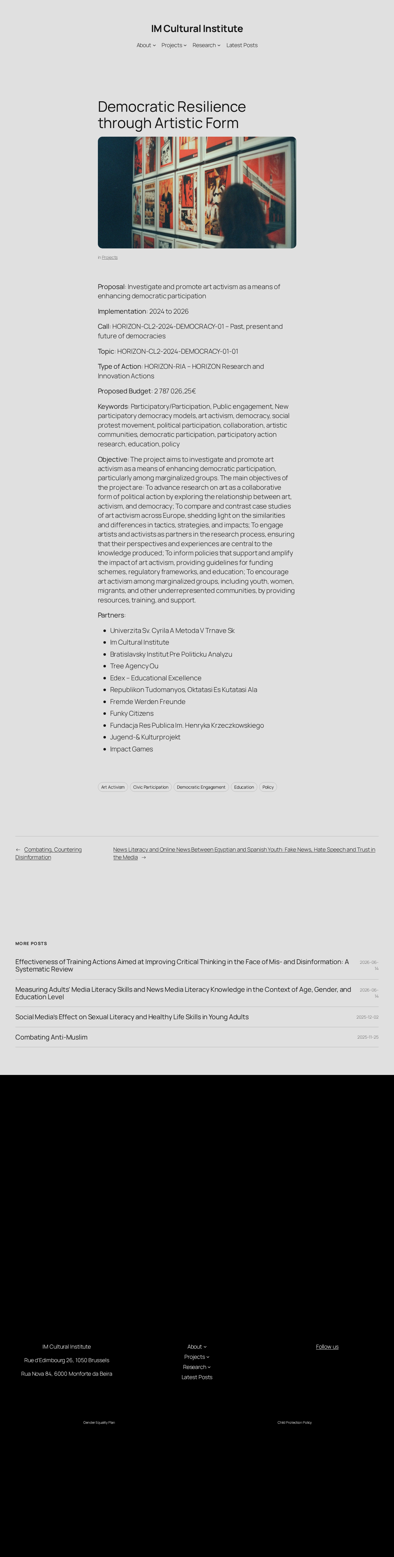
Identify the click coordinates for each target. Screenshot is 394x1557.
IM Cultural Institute (197, 28)
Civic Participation (150, 787)
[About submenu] (154, 45)
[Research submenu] (219, 45)
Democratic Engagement (201, 787)
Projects (110, 257)
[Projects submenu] (185, 45)
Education (244, 787)
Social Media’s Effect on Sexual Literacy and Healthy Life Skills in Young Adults (132, 1016)
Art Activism (113, 787)
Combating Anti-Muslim (51, 1037)
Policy (268, 787)
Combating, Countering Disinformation (48, 853)
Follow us (327, 1346)
